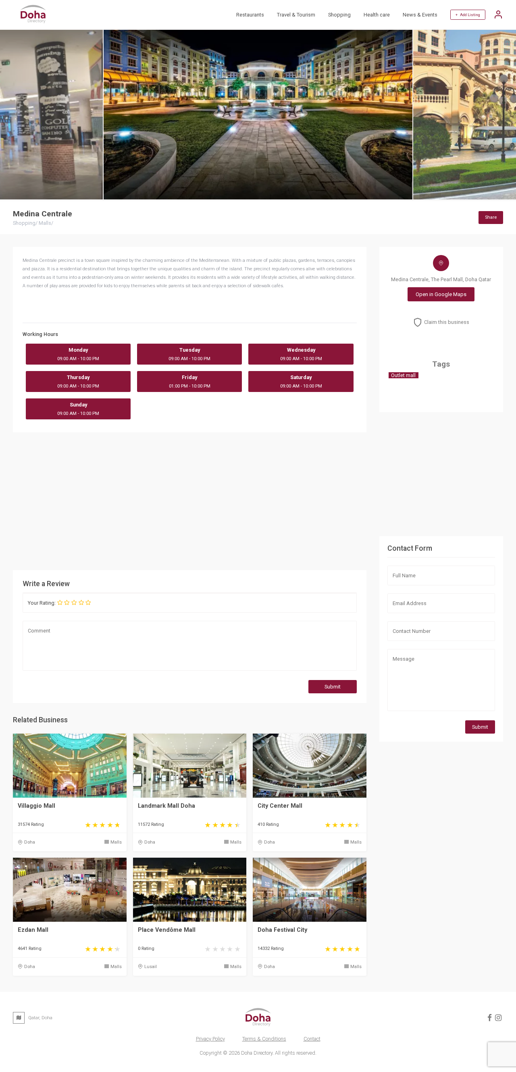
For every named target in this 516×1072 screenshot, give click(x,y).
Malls (116, 842)
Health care (377, 15)
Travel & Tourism (296, 15)
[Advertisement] (189, 500)
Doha (29, 842)
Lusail (150, 966)
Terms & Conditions (264, 1039)
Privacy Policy (210, 1039)
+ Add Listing (468, 14)
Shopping (339, 15)
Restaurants (250, 15)
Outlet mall (403, 375)
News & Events (420, 15)
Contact (312, 1039)
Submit (333, 687)
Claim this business (446, 322)
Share (491, 217)
